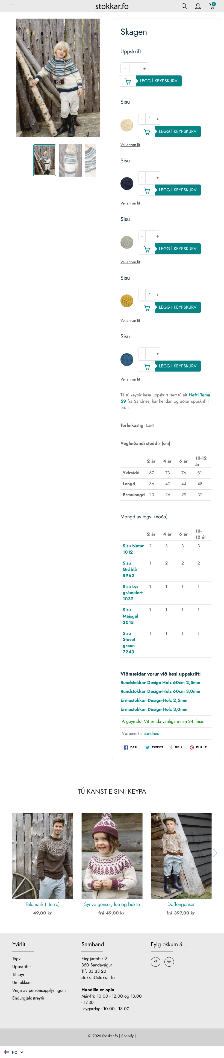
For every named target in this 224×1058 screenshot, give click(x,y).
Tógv (16, 958)
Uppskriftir (21, 966)
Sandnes (151, 733)
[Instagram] (169, 962)
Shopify (127, 1036)
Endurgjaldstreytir (28, 998)
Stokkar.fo (110, 1036)
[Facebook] (155, 962)
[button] (7, 853)
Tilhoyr (18, 974)
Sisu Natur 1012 (133, 549)
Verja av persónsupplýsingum (39, 990)
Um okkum (21, 982)
